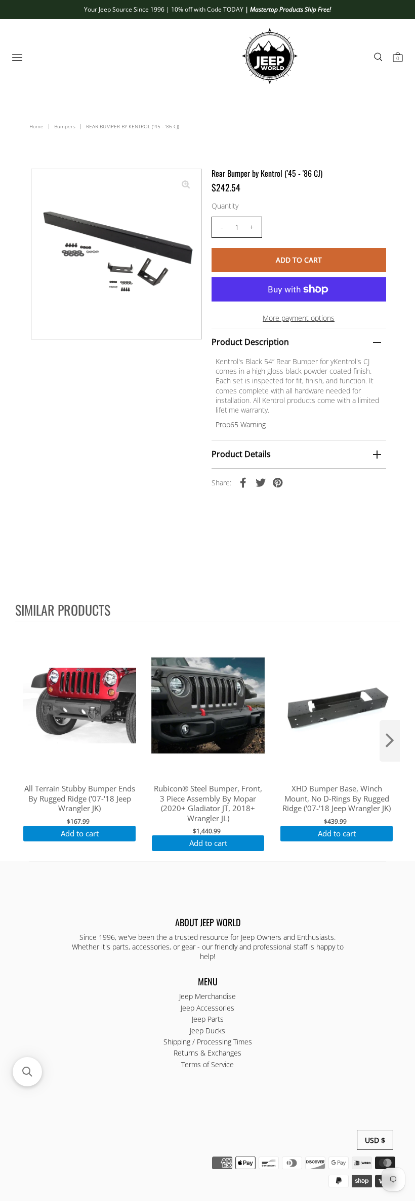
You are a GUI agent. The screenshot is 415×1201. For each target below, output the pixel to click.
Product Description (250, 341)
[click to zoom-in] (186, 185)
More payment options (299, 318)
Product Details (241, 454)
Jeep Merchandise (207, 996)
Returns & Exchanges (207, 1053)
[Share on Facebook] (243, 482)
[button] (27, 1071)
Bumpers (64, 126)
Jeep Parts (208, 1019)
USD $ (375, 1140)
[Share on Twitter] (260, 482)
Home (36, 126)
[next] (390, 741)
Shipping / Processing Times (207, 1041)
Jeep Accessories (207, 1008)
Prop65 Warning (241, 424)
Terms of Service (207, 1064)
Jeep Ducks (207, 1030)
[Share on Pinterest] (277, 482)
